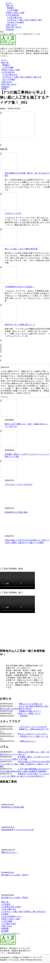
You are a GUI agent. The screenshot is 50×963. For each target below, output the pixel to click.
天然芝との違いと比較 (15, 13)
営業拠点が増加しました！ (29, 711)
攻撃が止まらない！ (28, 741)
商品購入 (10, 8)
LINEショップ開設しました (29, 713)
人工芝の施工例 (12, 15)
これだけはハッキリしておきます (19, 484)
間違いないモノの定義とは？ (30, 704)
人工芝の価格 (12, 10)
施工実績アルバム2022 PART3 (14, 875)
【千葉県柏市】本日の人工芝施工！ (19, 287)
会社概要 (5, 931)
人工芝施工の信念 (8, 924)
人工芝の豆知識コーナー (11, 916)
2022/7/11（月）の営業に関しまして (20, 325)
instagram (10, 29)
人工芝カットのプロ (13, 213)
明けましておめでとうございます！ (32, 734)
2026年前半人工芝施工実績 (16, 512)
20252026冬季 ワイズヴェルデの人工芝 (17, 830)
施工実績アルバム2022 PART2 (14, 898)
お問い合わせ (11, 25)
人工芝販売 (5, 904)
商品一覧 (9, 5)
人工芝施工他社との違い (11, 907)
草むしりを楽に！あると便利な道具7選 (21, 249)
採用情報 (5, 929)
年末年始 (23, 716)
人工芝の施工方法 (14, 17)
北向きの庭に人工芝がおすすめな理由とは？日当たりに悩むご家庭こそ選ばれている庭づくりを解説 (25, 764)
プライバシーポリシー (10, 933)
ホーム (8, 3)
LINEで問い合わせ (13, 27)
